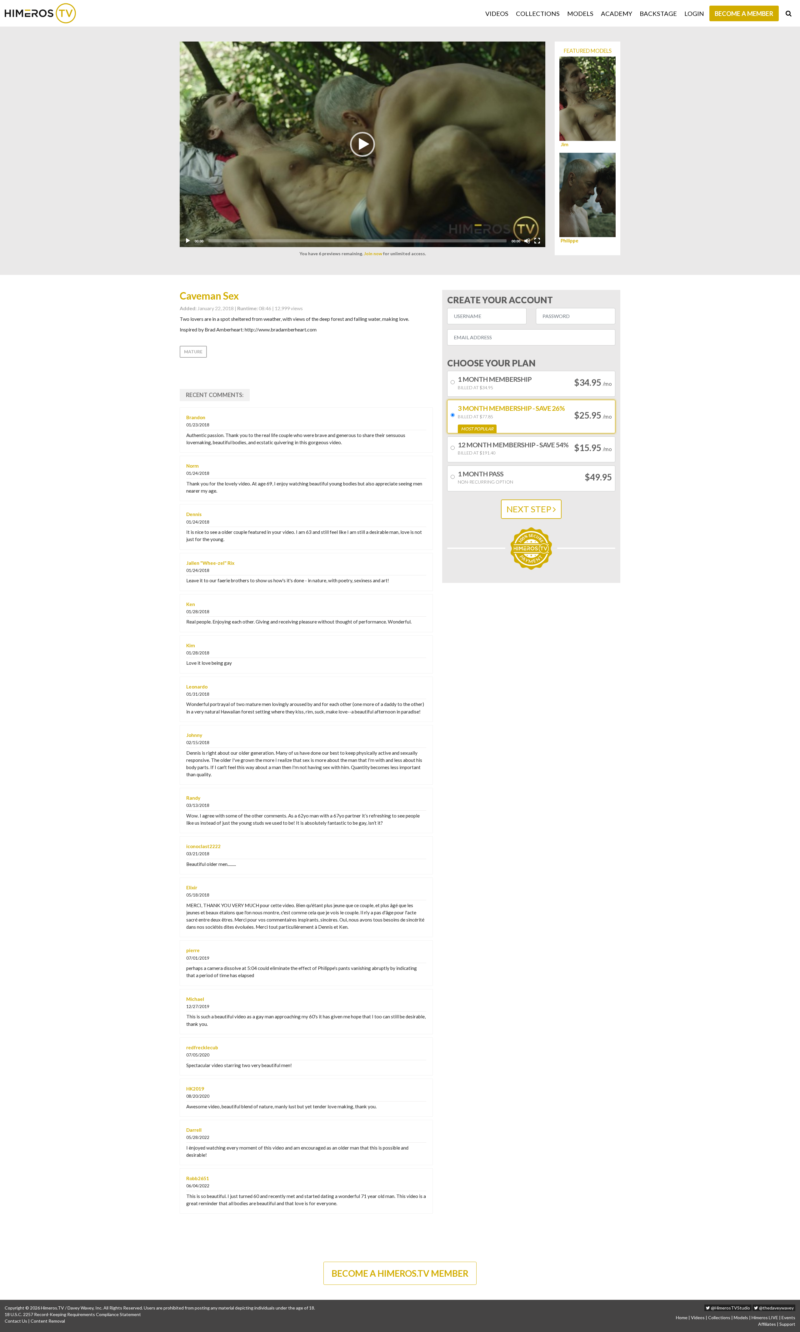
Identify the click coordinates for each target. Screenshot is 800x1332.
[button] (362, 144)
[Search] (788, 13)
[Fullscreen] (537, 241)
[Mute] (527, 241)
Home (682, 1317)
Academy (616, 13)
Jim (564, 144)
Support (787, 1324)
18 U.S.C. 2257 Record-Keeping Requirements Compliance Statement (73, 1314)
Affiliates (767, 1324)
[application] (362, 144)
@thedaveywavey (776, 1307)
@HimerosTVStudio (730, 1307)
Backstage (658, 13)
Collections (538, 13)
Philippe (569, 240)
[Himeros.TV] (40, 13)
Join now (373, 253)
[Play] (188, 241)
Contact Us (16, 1321)
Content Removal (48, 1321)
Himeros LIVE (765, 1317)
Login (694, 13)
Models (580, 13)
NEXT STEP (530, 509)
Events (788, 1317)
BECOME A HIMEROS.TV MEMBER (400, 1273)
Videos (496, 13)
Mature (193, 351)
